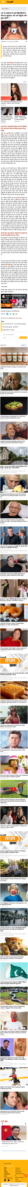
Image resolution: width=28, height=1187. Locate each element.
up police (15, 327)
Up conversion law (7, 324)
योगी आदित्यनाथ (9, 264)
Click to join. (18, 318)
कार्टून (5, 1176)
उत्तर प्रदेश (17, 197)
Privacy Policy (19, 1177)
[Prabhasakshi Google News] (26, 41)
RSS (16, 1179)
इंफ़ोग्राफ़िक (7, 1174)
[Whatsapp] (13, 314)
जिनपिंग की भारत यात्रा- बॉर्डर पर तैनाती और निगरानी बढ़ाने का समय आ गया (13, 1142)
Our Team (18, 1181)
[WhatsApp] (25, 33)
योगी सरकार (11, 62)
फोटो (5, 1170)
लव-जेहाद (8, 133)
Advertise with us (19, 1174)
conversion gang (7, 327)
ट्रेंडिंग (5, 1168)
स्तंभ (6, 8)
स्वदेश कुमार (3, 41)
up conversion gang (20, 324)
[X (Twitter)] (25, 30)
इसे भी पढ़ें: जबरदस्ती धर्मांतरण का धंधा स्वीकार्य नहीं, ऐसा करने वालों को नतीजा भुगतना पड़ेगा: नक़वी (14, 128)
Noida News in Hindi (8, 330)
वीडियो (6, 1172)
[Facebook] (25, 27)
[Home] (3, 8)
